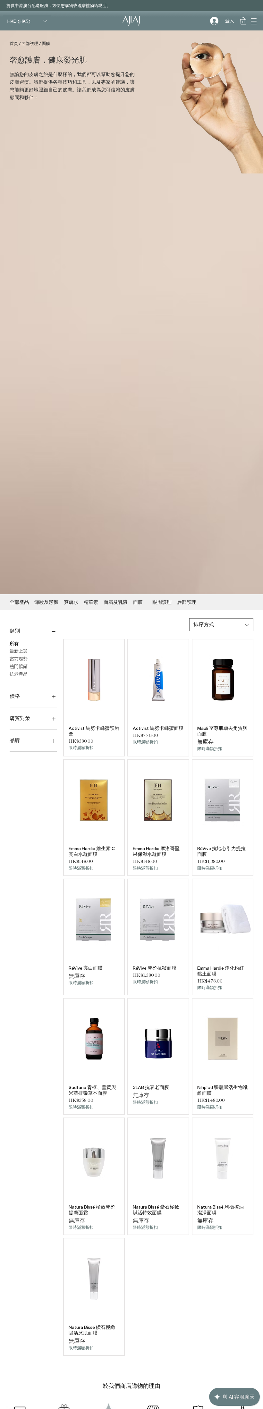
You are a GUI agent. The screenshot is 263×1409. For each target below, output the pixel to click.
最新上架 (19, 651)
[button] (254, 21)
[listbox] (27, 21)
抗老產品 (19, 674)
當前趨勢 (19, 659)
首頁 (14, 43)
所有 (14, 644)
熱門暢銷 (19, 666)
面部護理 (29, 43)
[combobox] (221, 624)
